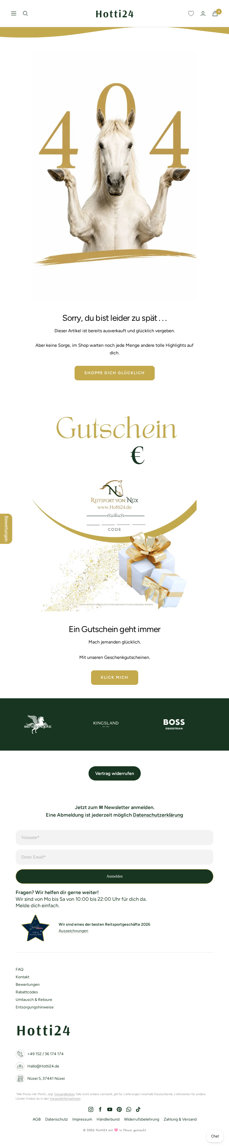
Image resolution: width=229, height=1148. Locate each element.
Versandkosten (64, 1094)
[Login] (203, 13)
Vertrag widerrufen (114, 773)
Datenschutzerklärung (158, 815)
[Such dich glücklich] (25, 13)
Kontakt (22, 977)
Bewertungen (28, 984)
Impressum (82, 1119)
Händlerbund (108, 1119)
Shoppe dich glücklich (114, 373)
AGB (37, 1119)
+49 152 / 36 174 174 (45, 1054)
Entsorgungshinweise (35, 1007)
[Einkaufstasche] (215, 13)
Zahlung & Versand (180, 1119)
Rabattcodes (27, 992)
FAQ (19, 969)
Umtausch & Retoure (34, 999)
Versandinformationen (65, 1098)
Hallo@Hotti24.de (43, 1066)
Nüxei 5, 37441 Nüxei (46, 1078)
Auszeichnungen (73, 930)
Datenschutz (56, 1119)
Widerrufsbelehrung (141, 1119)
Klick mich (114, 677)
